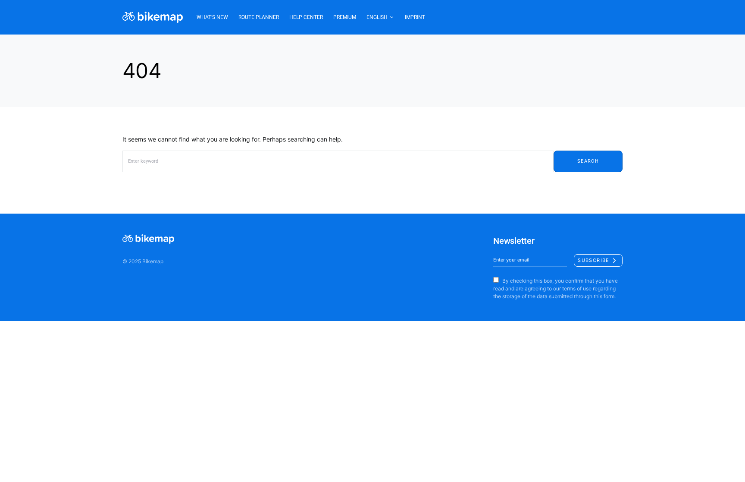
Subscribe (593, 260)
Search (588, 161)
